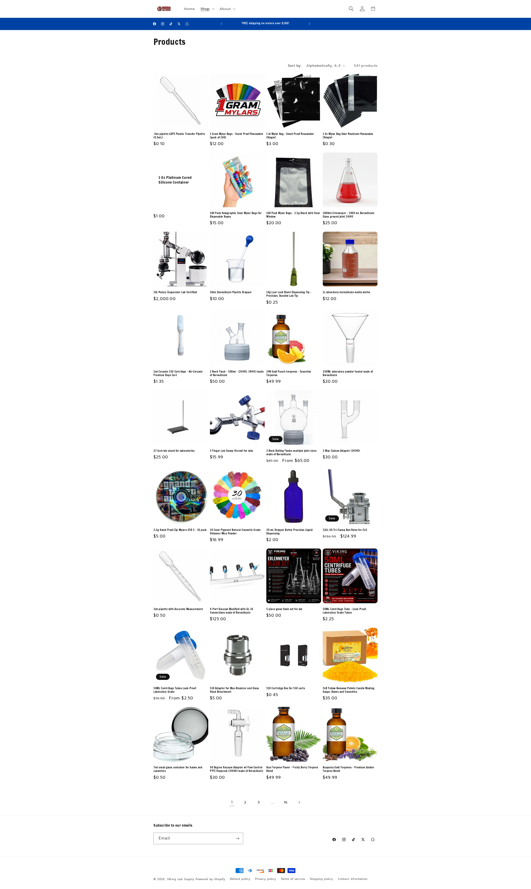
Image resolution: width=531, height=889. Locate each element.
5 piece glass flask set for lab (284, 609)
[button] (207, 9)
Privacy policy (265, 879)
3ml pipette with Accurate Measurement (178, 609)
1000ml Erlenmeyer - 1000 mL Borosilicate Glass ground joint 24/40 (348, 214)
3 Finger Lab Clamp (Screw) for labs (231, 451)
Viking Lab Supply (180, 879)
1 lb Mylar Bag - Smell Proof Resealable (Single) (290, 135)
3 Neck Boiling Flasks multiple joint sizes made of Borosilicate (291, 452)
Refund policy (240, 879)
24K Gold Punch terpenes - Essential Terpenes (288, 373)
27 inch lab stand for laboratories (174, 451)
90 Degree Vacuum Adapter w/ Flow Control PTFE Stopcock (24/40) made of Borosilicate (236, 769)
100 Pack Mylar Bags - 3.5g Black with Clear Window (293, 214)
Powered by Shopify (210, 879)
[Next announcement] (309, 24)
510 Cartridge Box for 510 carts (285, 688)
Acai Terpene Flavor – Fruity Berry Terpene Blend (292, 769)
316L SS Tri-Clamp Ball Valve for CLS (345, 530)
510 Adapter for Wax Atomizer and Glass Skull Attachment (234, 690)
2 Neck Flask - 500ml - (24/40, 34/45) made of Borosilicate (237, 373)
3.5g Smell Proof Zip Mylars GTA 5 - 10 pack (180, 530)
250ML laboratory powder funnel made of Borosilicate (348, 373)
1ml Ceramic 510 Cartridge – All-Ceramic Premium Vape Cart (178, 373)
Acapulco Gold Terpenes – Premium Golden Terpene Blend (348, 769)
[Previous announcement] (221, 24)
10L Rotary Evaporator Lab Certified (175, 292)
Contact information (353, 879)
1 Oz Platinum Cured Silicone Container (174, 180)
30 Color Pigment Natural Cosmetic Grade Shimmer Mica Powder (235, 531)
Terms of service (293, 879)
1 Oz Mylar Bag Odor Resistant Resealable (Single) (348, 135)
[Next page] (299, 802)
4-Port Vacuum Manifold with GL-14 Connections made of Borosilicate (231, 610)
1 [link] (232, 802)
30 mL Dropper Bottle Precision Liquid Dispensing (289, 531)
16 (285, 802)
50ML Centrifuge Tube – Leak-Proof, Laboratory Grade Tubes (345, 610)
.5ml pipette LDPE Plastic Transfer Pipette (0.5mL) (179, 135)
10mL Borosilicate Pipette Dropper (231, 292)
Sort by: (295, 65)
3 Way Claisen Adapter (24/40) (341, 451)
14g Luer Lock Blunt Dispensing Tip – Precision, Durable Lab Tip (289, 294)
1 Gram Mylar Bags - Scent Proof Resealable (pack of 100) (236, 135)
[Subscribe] (237, 838)
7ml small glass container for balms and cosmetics (177, 769)
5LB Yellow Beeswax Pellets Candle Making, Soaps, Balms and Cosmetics (349, 690)
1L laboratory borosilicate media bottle (346, 292)
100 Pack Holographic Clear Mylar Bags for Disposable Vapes (236, 214)
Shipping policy (321, 879)
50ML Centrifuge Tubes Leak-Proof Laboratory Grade (174, 690)
